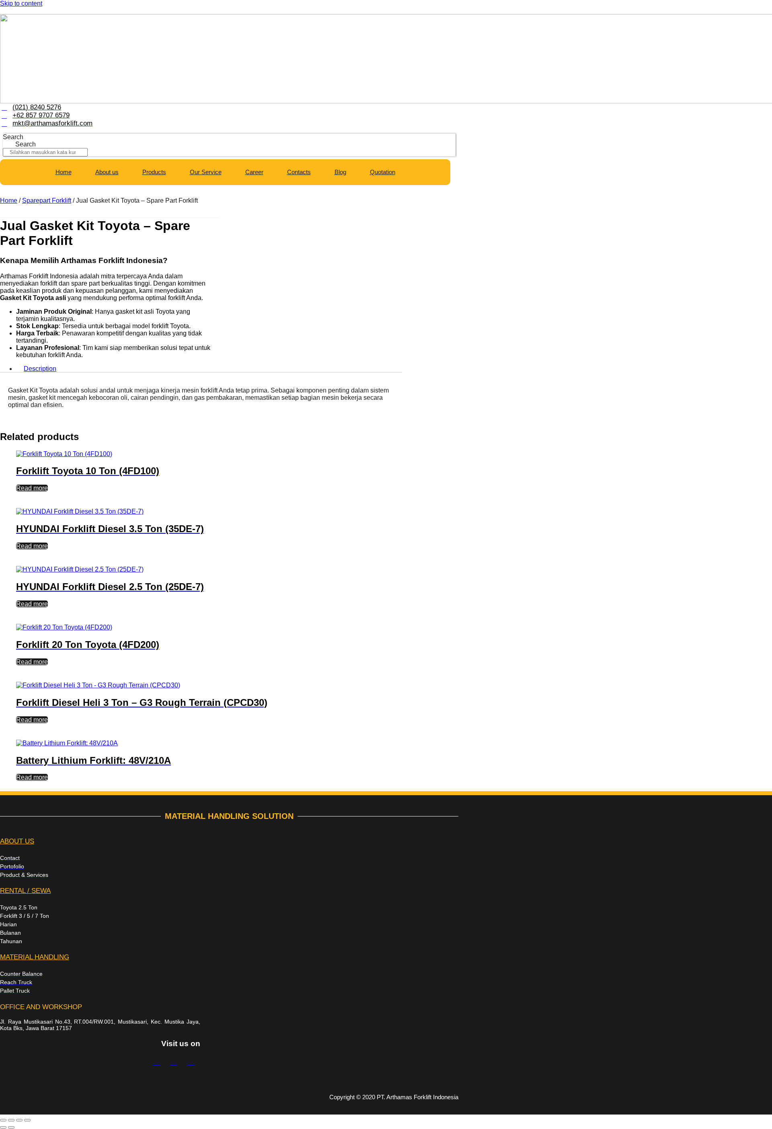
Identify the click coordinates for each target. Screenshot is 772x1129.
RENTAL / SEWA (25, 891)
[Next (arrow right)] (11, 1127)
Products (154, 172)
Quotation (382, 172)
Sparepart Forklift (46, 200)
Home (63, 172)
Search (13, 137)
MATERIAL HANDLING (34, 957)
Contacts (299, 172)
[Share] (19, 1120)
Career (254, 172)
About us (107, 172)
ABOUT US (17, 841)
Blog (340, 172)
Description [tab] (40, 368)
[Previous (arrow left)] (3, 1127)
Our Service (206, 172)
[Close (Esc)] (27, 1120)
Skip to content (21, 3)
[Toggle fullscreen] (11, 1120)
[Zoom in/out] (3, 1120)
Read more (32, 488)
